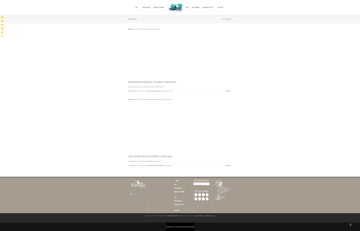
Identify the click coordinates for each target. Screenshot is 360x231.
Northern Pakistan (151, 91)
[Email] (2, 32)
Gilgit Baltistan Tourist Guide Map (150, 156)
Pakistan (158, 91)
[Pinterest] (195, 198)
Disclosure (208, 215)
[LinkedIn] (207, 194)
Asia (148, 165)
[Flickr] (207, 198)
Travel (162, 91)
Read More (228, 91)
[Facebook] (195, 194)
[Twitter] (203, 194)
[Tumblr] (203, 198)
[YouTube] (199, 198)
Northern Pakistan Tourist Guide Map (152, 82)
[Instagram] (199, 194)
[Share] (2, 36)
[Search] (225, 7)
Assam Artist (133, 91)
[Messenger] (2, 21)
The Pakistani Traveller (173, 215)
